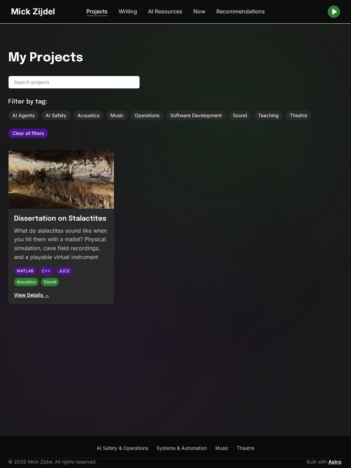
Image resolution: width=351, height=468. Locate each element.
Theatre (298, 115)
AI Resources (165, 11)
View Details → (31, 295)
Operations (147, 115)
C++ (46, 270)
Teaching (268, 115)
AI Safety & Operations (122, 448)
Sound (240, 115)
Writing (128, 11)
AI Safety (56, 115)
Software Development (196, 115)
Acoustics (88, 115)
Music (117, 115)
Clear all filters (28, 133)
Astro (334, 462)
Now (199, 11)
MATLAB (25, 270)
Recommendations (240, 11)
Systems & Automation (181, 448)
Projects (97, 11)
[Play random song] (334, 11)
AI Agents (23, 115)
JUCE (64, 270)
